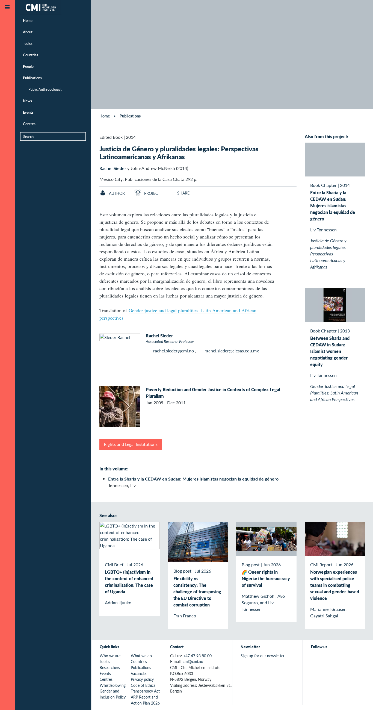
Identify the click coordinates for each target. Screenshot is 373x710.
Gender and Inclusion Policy (113, 694)
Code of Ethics (143, 685)
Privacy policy (142, 679)
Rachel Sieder (112, 168)
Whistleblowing (113, 685)
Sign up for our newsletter (263, 655)
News (27, 100)
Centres (29, 123)
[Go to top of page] (361, 699)
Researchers (110, 667)
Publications (32, 77)
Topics (27, 43)
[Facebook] (327, 658)
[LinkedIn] (352, 658)
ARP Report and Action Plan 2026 (145, 700)
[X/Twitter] (314, 658)
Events (28, 112)
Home (27, 20)
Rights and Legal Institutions (131, 444)
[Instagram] (339, 658)
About (27, 31)
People (28, 66)
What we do (141, 655)
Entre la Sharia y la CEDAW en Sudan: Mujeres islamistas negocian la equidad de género (193, 479)
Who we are (110, 655)
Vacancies (139, 673)
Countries (30, 54)
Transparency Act (145, 691)
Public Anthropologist (45, 89)
